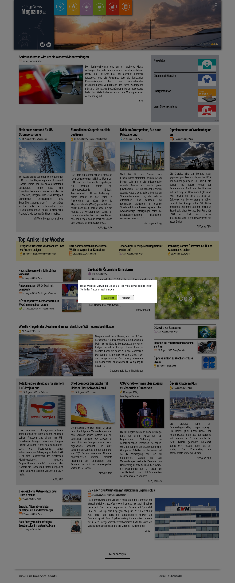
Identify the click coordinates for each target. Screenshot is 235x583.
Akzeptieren (109, 297)
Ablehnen (126, 297)
